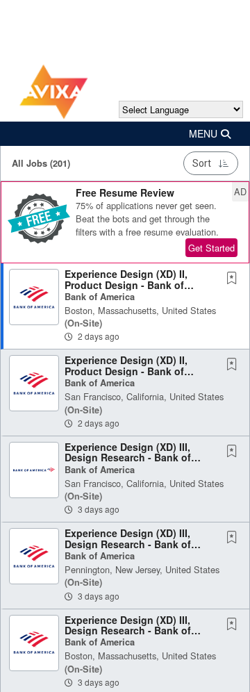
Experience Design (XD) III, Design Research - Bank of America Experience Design (129, 457)
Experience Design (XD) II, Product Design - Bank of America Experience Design (129, 284)
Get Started (211, 247)
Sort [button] (201, 163)
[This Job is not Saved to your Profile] (235, 278)
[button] (125, 134)
